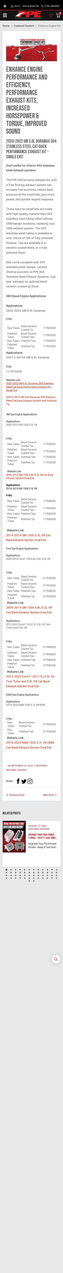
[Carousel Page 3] (16, 870)
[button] (56, 959)
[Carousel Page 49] (29, 881)
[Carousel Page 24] (56, 872)
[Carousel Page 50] (34, 881)
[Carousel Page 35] (52, 875)
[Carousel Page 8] (38, 870)
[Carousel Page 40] (20, 878)
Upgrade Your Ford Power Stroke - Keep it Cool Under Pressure (42, 838)
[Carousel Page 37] (6, 878)
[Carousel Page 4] (20, 870)
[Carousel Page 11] (52, 870)
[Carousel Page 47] (52, 878)
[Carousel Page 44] (38, 878)
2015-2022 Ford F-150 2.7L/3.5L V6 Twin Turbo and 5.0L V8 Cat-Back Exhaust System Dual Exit (30, 681)
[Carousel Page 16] (20, 872)
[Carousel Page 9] (43, 870)
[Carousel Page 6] (29, 870)
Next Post (48, 795)
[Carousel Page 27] (16, 875)
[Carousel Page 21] (43, 872)
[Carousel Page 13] (6, 872)
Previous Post (16, 795)
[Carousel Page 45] (43, 878)
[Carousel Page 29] (25, 875)
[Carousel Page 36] (56, 875)
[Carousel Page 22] (47, 872)
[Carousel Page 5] (25, 870)
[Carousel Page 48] (56, 878)
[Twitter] (24, 781)
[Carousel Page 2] (11, 870)
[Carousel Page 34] (47, 875)
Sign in (25, 6)
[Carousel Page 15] (16, 872)
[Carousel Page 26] (11, 875)
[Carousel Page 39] (16, 878)
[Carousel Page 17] (25, 872)
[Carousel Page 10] (47, 870)
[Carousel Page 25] (6, 875)
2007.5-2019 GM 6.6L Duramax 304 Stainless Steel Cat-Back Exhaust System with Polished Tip (31, 400)
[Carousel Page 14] (11, 872)
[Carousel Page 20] (38, 872)
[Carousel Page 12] (56, 870)
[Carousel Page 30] (29, 875)
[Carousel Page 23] (52, 872)
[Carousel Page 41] (25, 878)
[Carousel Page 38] (11, 878)
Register (34, 6)
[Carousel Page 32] (38, 875)
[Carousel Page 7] (34, 870)
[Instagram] (30, 781)
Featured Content (39, 829)
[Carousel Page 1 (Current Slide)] (6, 870)
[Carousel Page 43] (34, 878)
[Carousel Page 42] (29, 878)
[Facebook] (18, 781)
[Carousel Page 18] (29, 872)
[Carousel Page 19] (34, 872)
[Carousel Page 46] (47, 878)
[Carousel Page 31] (34, 875)
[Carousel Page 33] (43, 875)
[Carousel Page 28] (20, 875)
